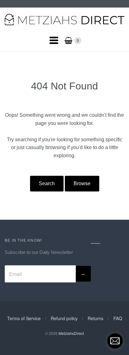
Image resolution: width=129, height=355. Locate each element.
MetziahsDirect (71, 333)
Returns (95, 318)
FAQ (117, 318)
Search (47, 183)
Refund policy (64, 318)
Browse (82, 183)
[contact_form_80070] (115, 341)
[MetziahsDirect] (64, 24)
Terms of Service (24, 318)
